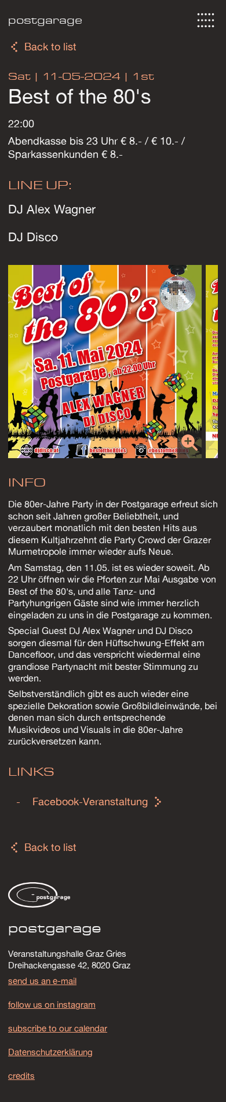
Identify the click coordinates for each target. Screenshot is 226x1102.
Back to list (50, 46)
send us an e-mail (42, 980)
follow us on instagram (52, 1004)
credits (21, 1075)
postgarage (45, 20)
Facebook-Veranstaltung (90, 801)
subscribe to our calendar (57, 1028)
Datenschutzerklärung (50, 1051)
